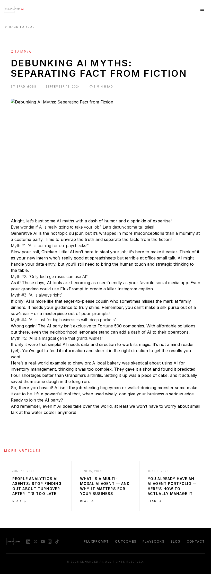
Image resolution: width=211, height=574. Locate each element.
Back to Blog (22, 26)
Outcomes (125, 541)
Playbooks (153, 541)
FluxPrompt (96, 541)
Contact (196, 541)
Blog (176, 541)
